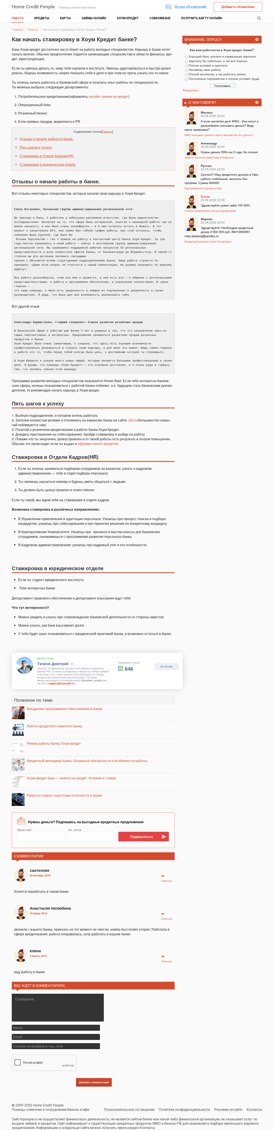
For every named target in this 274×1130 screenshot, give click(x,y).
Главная (17, 29)
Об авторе (166, 666)
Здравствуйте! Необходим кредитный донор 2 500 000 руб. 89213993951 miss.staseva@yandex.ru (219, 231)
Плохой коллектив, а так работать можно (217, 74)
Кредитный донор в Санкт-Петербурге (208, 241)
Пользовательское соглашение (129, 1110)
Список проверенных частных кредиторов (210, 210)
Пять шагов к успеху (35, 147)
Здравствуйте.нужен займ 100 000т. (226, 205)
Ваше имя (24, 829)
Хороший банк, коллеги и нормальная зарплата (222, 56)
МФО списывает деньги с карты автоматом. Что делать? (219, 135)
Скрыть (107, 131)
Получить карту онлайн (201, 18)
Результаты (190, 90)
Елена (205, 196)
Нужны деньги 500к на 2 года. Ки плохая (229, 152)
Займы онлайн (93, 18)
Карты (65, 18)
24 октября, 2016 (40, 875)
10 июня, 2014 (38, 913)
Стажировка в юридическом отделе (47, 164)
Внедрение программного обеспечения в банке (64, 708)
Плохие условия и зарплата (208, 65)
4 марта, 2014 (38, 956)
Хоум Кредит (128, 18)
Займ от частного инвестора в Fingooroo (209, 157)
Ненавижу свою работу (205, 69)
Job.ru (132, 420)
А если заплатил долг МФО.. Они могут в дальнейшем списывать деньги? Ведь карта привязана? (221, 125)
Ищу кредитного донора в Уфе (203, 188)
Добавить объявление (238, 7)
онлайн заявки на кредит (108, 96)
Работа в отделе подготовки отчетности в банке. (65, 795)
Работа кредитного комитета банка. (55, 726)
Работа (18, 18)
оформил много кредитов (98, 443)
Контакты (254, 1110)
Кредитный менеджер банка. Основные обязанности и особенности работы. (87, 760)
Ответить (167, 880)
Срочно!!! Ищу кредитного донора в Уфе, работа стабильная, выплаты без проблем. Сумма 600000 (222, 178)
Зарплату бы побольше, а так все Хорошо (218, 61)
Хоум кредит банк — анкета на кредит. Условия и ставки (71, 778)
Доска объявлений (190, 7)
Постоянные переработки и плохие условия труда (224, 78)
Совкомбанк (159, 18)
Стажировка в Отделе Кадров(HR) (46, 155)
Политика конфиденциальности (184, 1110)
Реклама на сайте (228, 1110)
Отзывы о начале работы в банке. (46, 138)
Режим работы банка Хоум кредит (54, 743)
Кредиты (41, 18)
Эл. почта (74, 829)
